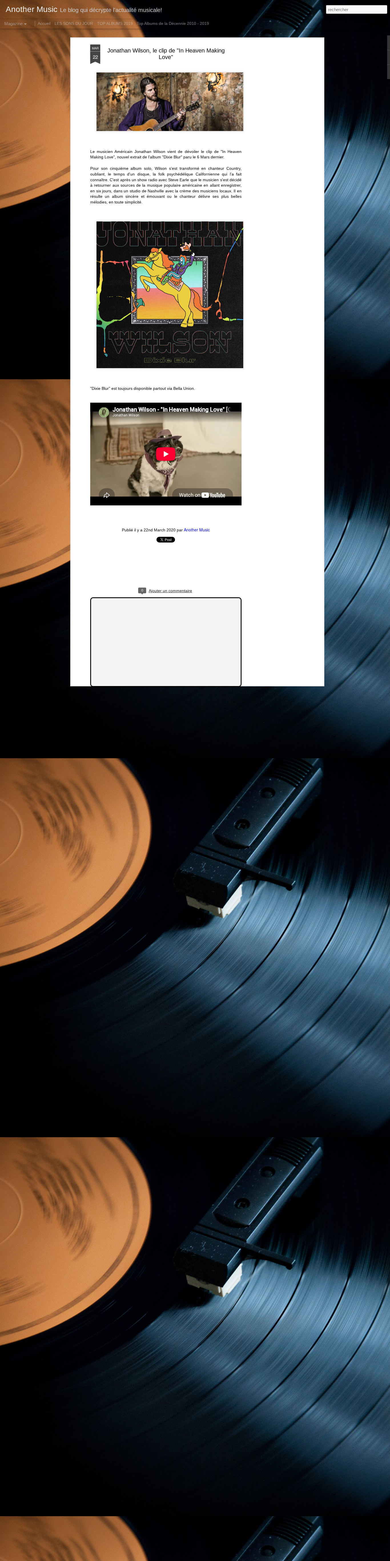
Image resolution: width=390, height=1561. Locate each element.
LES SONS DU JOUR (74, 23)
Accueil (44, 23)
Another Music (197, 530)
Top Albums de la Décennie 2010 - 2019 (173, 23)
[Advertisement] (272, 134)
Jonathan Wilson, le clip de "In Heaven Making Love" (166, 53)
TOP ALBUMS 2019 (115, 23)
